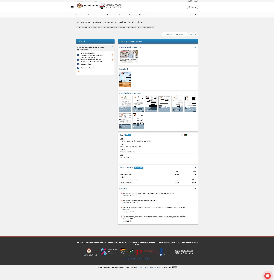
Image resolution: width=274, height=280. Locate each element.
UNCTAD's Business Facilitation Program (149, 267)
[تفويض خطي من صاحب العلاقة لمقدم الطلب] (138, 121)
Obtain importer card (87, 68)
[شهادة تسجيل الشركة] (151, 104)
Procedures (80, 15)
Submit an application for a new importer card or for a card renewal (91, 60)
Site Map (147, 259)
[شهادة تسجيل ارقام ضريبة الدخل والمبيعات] (125, 121)
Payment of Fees (85, 64)
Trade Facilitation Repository (99, 15)
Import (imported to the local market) (89, 27)
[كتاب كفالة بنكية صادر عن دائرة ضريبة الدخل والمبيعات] (138, 104)
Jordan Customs (120, 15)
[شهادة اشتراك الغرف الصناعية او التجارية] (177, 104)
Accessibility (138, 259)
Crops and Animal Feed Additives (115, 27)
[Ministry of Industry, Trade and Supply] (128, 56)
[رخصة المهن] (190, 104)
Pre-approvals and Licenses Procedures (141, 27)
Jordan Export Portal (137, 15)
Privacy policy (129, 259)
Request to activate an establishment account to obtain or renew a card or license (91, 55)
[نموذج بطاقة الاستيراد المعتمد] (125, 104)
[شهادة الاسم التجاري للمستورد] (164, 104)
